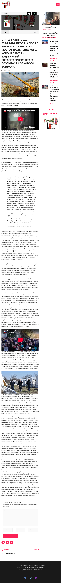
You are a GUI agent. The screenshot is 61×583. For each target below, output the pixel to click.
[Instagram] (36, 578)
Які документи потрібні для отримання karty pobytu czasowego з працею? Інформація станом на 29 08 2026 (54, 48)
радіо (3, 36)
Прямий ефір (50, 27)
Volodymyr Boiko (11, 177)
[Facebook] (24, 578)
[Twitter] (30, 578)
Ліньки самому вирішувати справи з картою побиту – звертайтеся (51, 33)
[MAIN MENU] (58, 4)
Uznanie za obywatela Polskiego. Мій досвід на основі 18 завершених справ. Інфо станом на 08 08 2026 (54, 71)
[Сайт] (33, 530)
